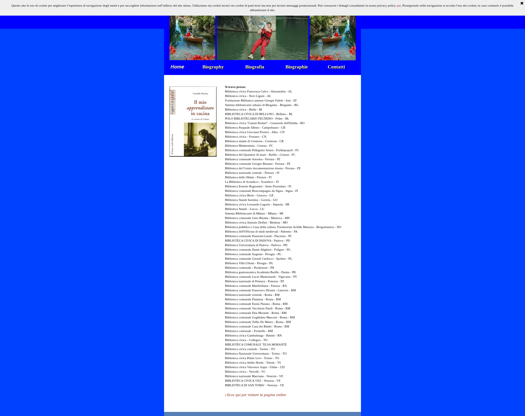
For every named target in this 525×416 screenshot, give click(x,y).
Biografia (254, 66)
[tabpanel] (290, 243)
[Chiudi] (522, 3)
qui (399, 5)
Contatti (336, 66)
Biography (213, 66)
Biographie (296, 66)
